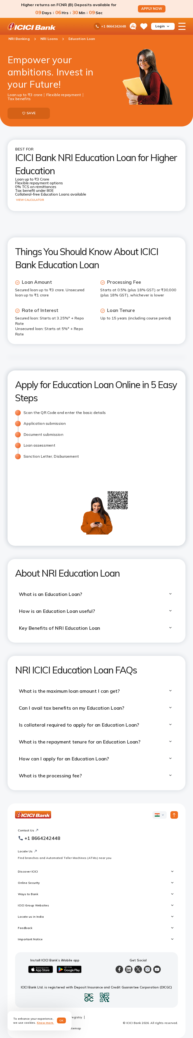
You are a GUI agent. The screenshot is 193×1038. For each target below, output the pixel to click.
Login (160, 26)
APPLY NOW (151, 9)
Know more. (45, 1022)
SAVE (31, 113)
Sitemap (75, 1028)
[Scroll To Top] (174, 815)
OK (61, 1020)
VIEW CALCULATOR (30, 199)
